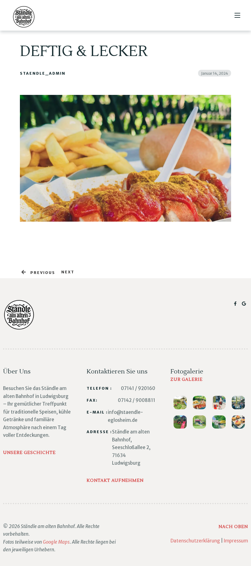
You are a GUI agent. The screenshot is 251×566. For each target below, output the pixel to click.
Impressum (236, 541)
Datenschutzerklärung (195, 541)
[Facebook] (236, 303)
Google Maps (56, 542)
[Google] (244, 303)
